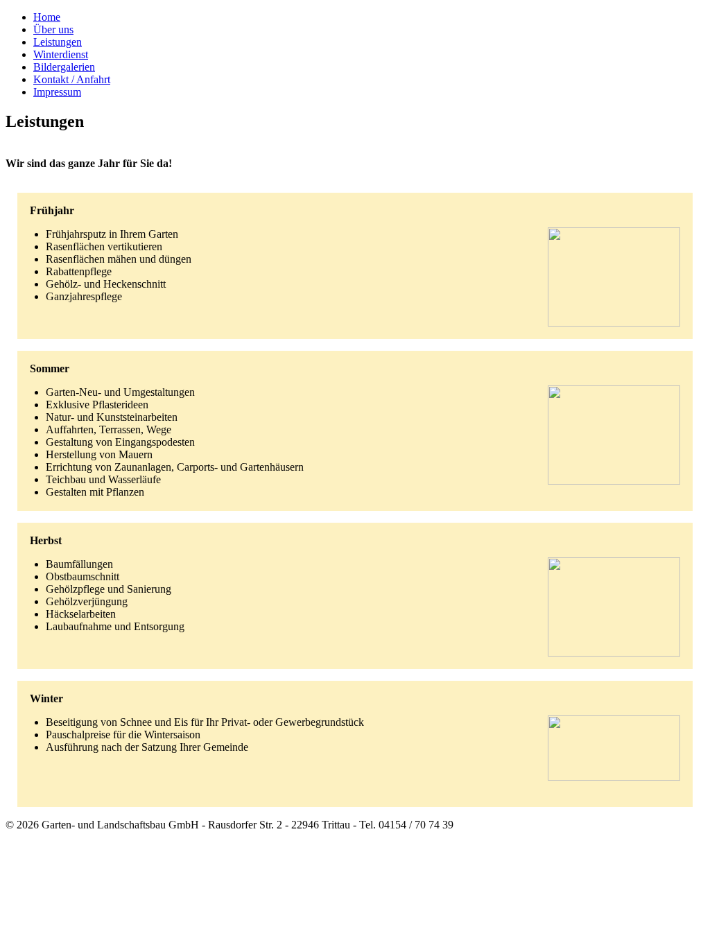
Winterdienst (60, 54)
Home (46, 17)
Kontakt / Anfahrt (71, 79)
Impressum (57, 92)
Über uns (53, 29)
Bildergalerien (64, 67)
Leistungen (57, 42)
